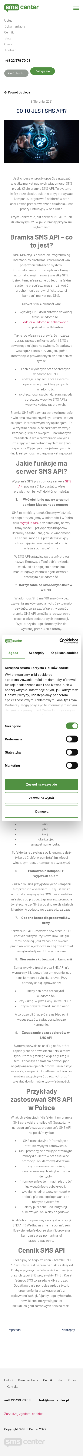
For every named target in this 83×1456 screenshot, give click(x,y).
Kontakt (10, 50)
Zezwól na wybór (41, 798)
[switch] (72, 739)
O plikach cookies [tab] (64, 653)
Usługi (8, 20)
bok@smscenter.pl (54, 1400)
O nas (8, 44)
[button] (16, 73)
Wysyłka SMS (29, 523)
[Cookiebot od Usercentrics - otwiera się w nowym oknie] (59, 641)
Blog (7, 38)
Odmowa (41, 811)
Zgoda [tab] (13, 653)
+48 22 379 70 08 (17, 60)
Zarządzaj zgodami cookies (23, 1413)
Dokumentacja (14, 26)
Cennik (9, 32)
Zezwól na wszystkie (41, 784)
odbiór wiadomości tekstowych (45, 322)
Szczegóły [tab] (36, 653)
